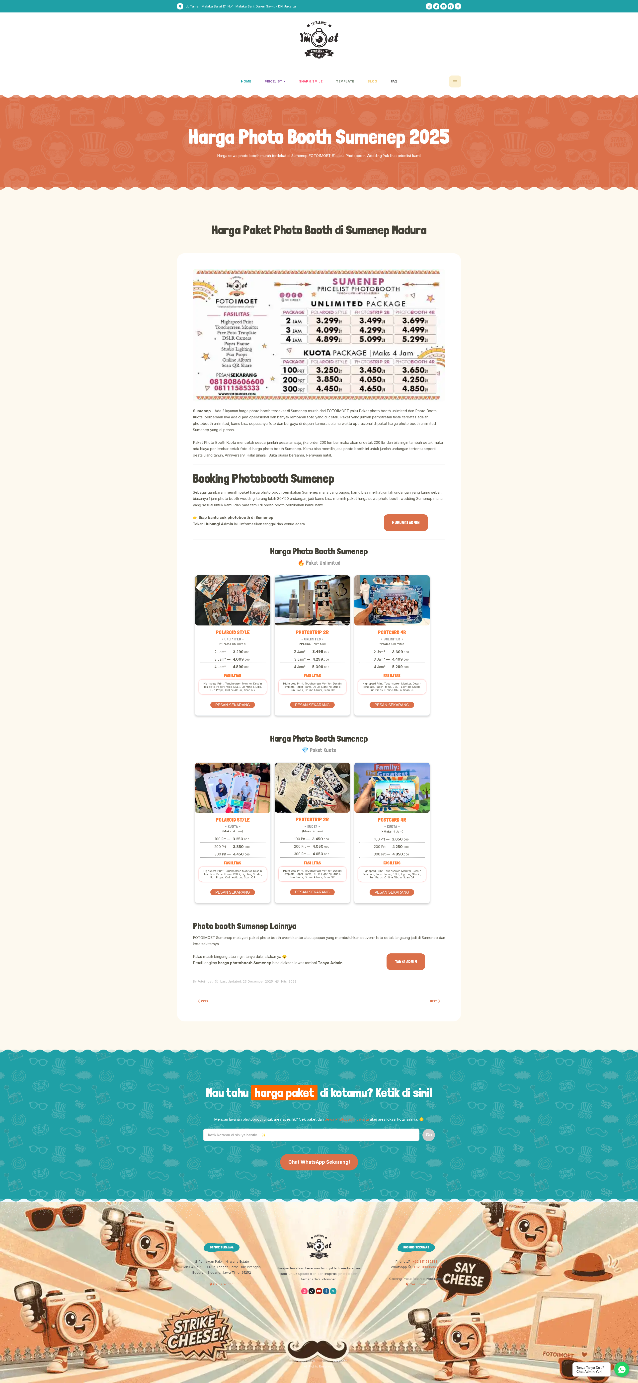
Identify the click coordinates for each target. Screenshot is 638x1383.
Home (246, 81)
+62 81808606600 (427, 1267)
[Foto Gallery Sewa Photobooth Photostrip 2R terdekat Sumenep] (312, 600)
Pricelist (274, 81)
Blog (372, 81)
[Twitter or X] (333, 1291)
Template (345, 81)
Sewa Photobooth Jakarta (347, 1119)
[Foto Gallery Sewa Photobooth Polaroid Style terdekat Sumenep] (232, 600)
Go (429, 1134)
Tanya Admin (406, 962)
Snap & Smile (310, 81)
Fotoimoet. (339, 1361)
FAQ (394, 81)
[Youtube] (443, 6)
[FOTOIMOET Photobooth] (319, 39)
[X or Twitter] (458, 6)
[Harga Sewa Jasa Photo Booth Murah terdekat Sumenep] (319, 335)
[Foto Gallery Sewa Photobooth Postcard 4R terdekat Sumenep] (392, 600)
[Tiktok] (436, 6)
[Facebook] (451, 6)
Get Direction (223, 1284)
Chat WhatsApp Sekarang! (319, 1162)
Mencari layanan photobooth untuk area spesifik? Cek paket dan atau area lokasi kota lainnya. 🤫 (319, 1119)
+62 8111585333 (424, 1261)
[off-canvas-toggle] (455, 81)
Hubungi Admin (406, 523)
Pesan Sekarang (232, 705)
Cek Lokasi (417, 1284)
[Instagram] (429, 6)
